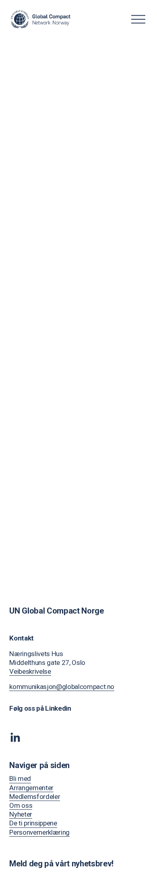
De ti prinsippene (33, 823)
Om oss (20, 805)
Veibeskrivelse (30, 671)
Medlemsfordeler (34, 797)
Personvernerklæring (39, 832)
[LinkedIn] (15, 737)
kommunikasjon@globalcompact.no (61, 687)
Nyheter (20, 814)
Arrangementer (31, 788)
